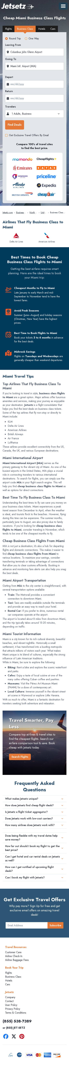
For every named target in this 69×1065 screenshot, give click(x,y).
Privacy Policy (12, 1009)
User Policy (11, 1005)
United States (44, 212)
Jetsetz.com (8, 212)
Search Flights (20, 757)
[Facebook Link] (7, 1037)
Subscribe (55, 925)
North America (33, 212)
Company (10, 997)
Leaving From (13, 45)
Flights (8, 973)
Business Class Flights (20, 212)
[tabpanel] (34, 118)
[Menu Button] (63, 6)
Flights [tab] (8, 29)
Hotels (8, 980)
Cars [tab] (52, 29)
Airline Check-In (13, 956)
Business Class (13, 977)
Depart (9, 77)
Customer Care (13, 952)
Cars (7, 984)
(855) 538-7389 (17, 1021)
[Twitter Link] (15, 1037)
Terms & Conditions (15, 1013)
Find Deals (15, 125)
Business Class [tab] (25, 29)
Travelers (10, 106)
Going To (10, 59)
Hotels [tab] (41, 29)
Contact (9, 1001)
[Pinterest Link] (23, 1037)
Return (9, 91)
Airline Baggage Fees (17, 960)
